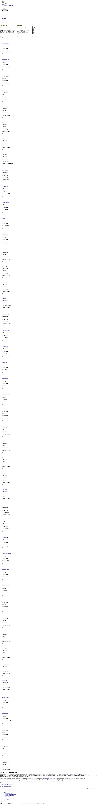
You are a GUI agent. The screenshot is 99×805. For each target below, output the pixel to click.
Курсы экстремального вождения (10, 794)
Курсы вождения (7, 796)
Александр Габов (5, 314)
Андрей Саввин (5, 537)
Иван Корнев (4, 282)
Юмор (19, 25)
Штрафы (4, 22)
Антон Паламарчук (5, 43)
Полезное (4, 21)
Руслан (3, 457)
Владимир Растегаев (6, 266)
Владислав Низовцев (6, 330)
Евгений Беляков (5, 234)
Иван (3, 505)
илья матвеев (4, 362)
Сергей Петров (5, 378)
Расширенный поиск (37, 24)
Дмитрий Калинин (5, 648)
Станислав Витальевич (6, 553)
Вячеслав (4, 298)
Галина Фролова (5, 186)
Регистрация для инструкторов (7, 5)
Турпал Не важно (5, 202)
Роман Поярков (5, 441)
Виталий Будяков (5, 569)
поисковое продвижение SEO (33, 803)
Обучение (4, 18)
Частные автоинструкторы (9, 789)
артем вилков (4, 489)
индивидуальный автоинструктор (51, 778)
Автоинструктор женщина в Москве (6, 784)
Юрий (3, 521)
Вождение (4, 792)
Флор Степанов (5, 170)
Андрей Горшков (5, 346)
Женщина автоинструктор (9, 795)
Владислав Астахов (5, 138)
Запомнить (6, 3)
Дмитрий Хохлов (5, 250)
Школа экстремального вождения (10, 790)
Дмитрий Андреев (5, 697)
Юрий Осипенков (5, 664)
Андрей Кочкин (5, 425)
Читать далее (3, 36)
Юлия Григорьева (5, 632)
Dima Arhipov (4, 154)
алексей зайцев (5, 713)
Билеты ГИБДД (7, 799)
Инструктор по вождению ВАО (6, 786)
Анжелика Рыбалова (6, 585)
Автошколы (7, 788)
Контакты (12, 803)
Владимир (4, 122)
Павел (3, 473)
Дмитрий (4, 218)
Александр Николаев (6, 760)
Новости (3, 25)
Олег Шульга (4, 680)
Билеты (3, 20)
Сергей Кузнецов (5, 616)
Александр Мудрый (5, 59)
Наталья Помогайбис (6, 394)
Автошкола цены (8, 798)
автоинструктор (74, 774)
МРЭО (3, 19)
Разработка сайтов (24, 803)
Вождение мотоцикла (8, 793)
